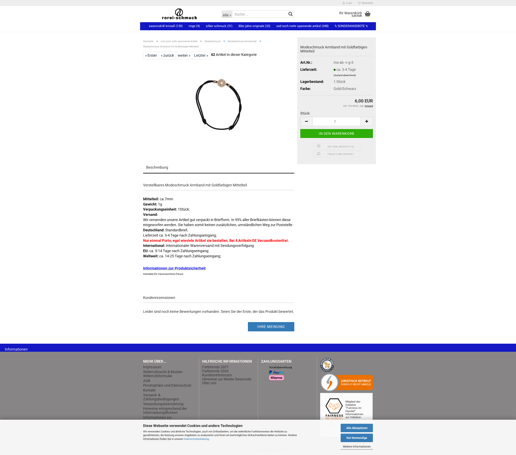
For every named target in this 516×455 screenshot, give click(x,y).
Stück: (305, 113)
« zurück (167, 55)
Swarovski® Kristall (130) (166, 26)
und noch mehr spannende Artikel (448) (302, 26)
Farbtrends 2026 (215, 371)
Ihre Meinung (271, 327)
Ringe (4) (194, 26)
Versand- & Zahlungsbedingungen (161, 397)
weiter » (184, 55)
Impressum (152, 367)
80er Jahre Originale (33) (254, 26)
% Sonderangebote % (351, 26)
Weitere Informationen (357, 446)
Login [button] (348, 3)
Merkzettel (367, 3)
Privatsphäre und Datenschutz (167, 385)
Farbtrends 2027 (215, 367)
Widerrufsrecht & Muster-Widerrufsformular (163, 374)
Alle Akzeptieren (356, 428)
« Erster (151, 55)
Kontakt (149, 390)
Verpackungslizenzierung (163, 404)
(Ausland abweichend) (345, 75)
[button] (306, 121)
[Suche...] (290, 14)
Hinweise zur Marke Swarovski (226, 379)
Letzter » (201, 55)
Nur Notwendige (356, 437)
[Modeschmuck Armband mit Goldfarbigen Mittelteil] (218, 104)
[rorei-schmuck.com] (179, 14)
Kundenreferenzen (217, 375)
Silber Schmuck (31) (219, 26)
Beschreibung (157, 167)
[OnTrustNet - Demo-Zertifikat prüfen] (327, 364)
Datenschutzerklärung (196, 438)
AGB (146, 381)
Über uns (209, 383)
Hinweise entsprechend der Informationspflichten (165, 411)
